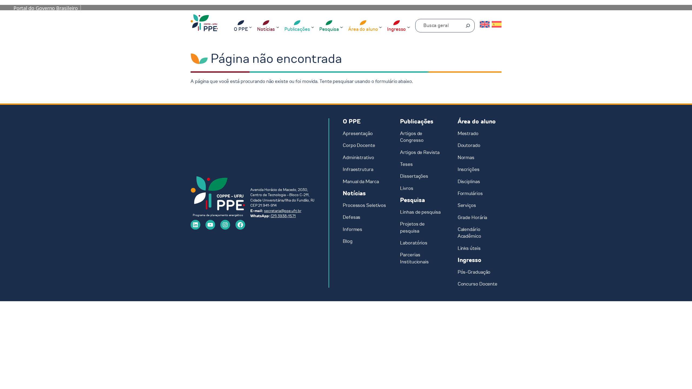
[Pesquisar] (468, 25)
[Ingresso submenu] (408, 26)
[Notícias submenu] (277, 26)
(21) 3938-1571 (283, 216)
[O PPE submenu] (250, 26)
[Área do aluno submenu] (380, 26)
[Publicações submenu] (312, 26)
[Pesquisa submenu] (341, 26)
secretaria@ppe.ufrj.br (282, 210)
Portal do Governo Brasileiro (46, 8)
